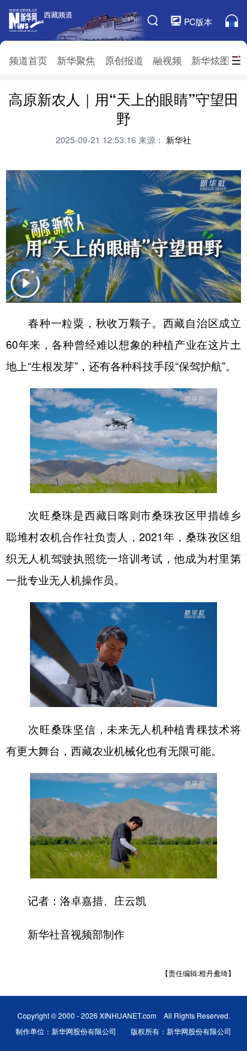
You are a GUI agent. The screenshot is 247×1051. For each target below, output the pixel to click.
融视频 (167, 60)
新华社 (177, 140)
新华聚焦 (76, 60)
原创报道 (124, 60)
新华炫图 (210, 60)
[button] (25, 290)
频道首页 (28, 60)
